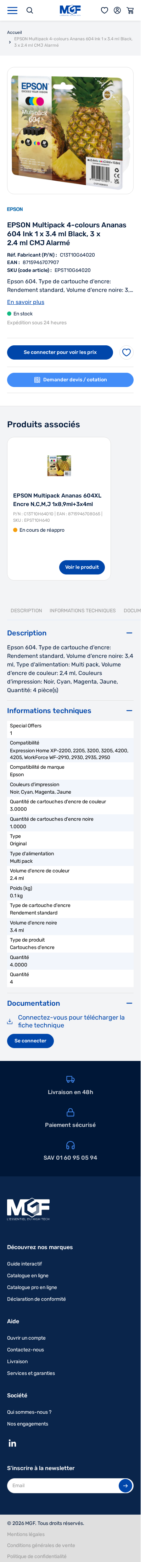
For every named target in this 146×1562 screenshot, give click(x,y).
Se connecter (30, 1041)
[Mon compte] (117, 10)
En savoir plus (25, 302)
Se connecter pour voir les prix (60, 352)
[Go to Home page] (70, 10)
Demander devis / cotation (75, 380)
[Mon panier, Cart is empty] (130, 10)
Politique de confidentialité (37, 1556)
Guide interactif (24, 1264)
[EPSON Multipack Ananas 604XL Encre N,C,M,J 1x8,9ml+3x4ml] (59, 466)
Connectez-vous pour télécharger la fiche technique (71, 1022)
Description (26, 611)
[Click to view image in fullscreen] (70, 130)
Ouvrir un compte (26, 1338)
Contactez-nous (25, 1350)
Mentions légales (26, 1534)
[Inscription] (125, 1486)
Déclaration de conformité (36, 1299)
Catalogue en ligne (28, 1276)
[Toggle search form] (30, 10)
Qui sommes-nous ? (29, 1412)
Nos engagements (27, 1424)
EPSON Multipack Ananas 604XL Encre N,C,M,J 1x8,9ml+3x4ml (57, 499)
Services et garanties (31, 1373)
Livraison (17, 1362)
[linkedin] (12, 1443)
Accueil (14, 32)
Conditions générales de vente (41, 1545)
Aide (13, 1321)
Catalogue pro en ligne (32, 1287)
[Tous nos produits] (12, 10)
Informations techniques (83, 611)
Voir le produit (82, 567)
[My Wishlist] (104, 10)
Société (17, 1395)
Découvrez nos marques (40, 1247)
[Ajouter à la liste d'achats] (126, 352)
